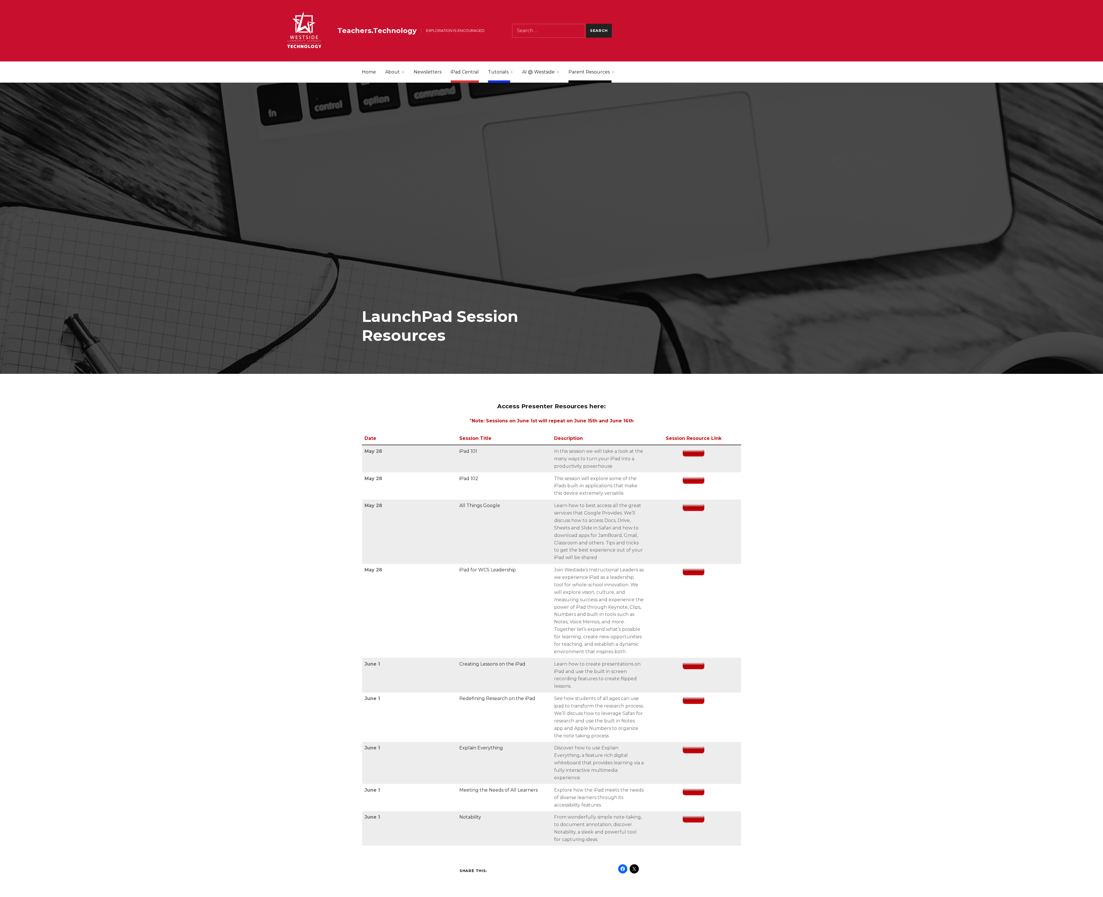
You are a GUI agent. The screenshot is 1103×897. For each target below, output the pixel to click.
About (392, 72)
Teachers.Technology (377, 30)
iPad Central (465, 72)
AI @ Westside (538, 72)
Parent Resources (589, 72)
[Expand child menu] (403, 72)
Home (369, 72)
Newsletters (427, 72)
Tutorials (498, 72)
